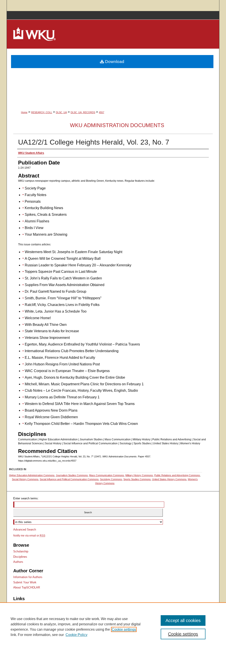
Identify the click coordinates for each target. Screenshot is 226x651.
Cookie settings (124, 629)
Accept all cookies (183, 620)
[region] (113, 626)
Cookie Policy (76, 635)
